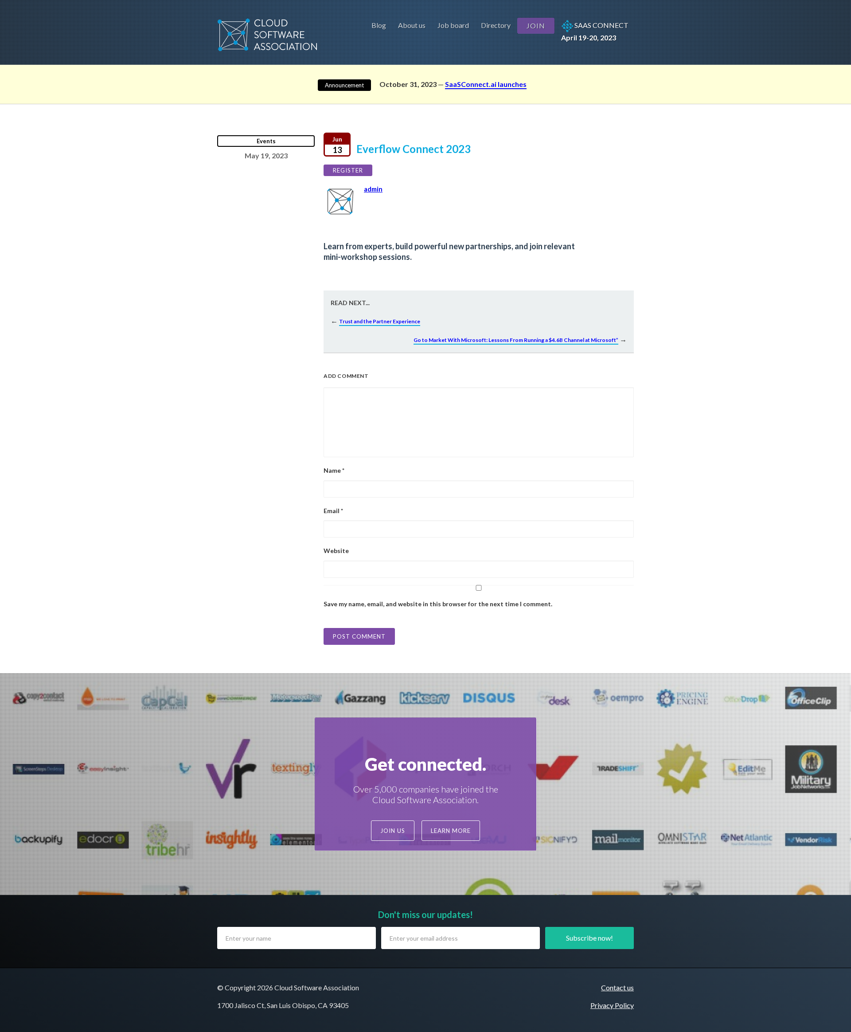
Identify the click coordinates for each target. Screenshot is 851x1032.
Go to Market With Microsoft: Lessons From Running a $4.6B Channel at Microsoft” (516, 340)
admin (373, 189)
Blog (378, 25)
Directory (496, 25)
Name (334, 470)
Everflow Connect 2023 (401, 148)
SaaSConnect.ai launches (486, 84)
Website (336, 550)
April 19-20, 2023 (594, 31)
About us (412, 25)
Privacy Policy (612, 1005)
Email (333, 510)
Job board (453, 25)
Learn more (451, 830)
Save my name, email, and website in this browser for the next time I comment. (438, 604)
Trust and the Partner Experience (379, 321)
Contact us (617, 987)
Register (348, 170)
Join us (392, 830)
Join (536, 25)
